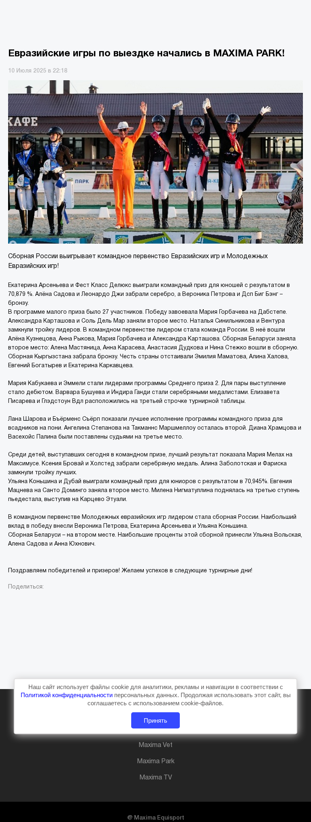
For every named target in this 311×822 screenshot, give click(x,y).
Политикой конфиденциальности (67, 694)
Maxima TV (155, 778)
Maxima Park (156, 761)
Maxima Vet (155, 745)
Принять (155, 720)
